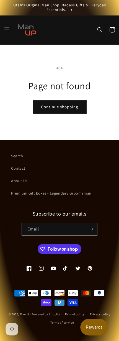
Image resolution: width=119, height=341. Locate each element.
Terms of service (62, 322)
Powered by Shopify (46, 314)
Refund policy (75, 314)
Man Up (25, 314)
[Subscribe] (91, 229)
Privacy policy (100, 314)
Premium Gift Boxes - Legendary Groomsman (51, 193)
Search (17, 155)
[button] (7, 30)
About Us (19, 180)
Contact (18, 168)
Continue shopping (59, 106)
